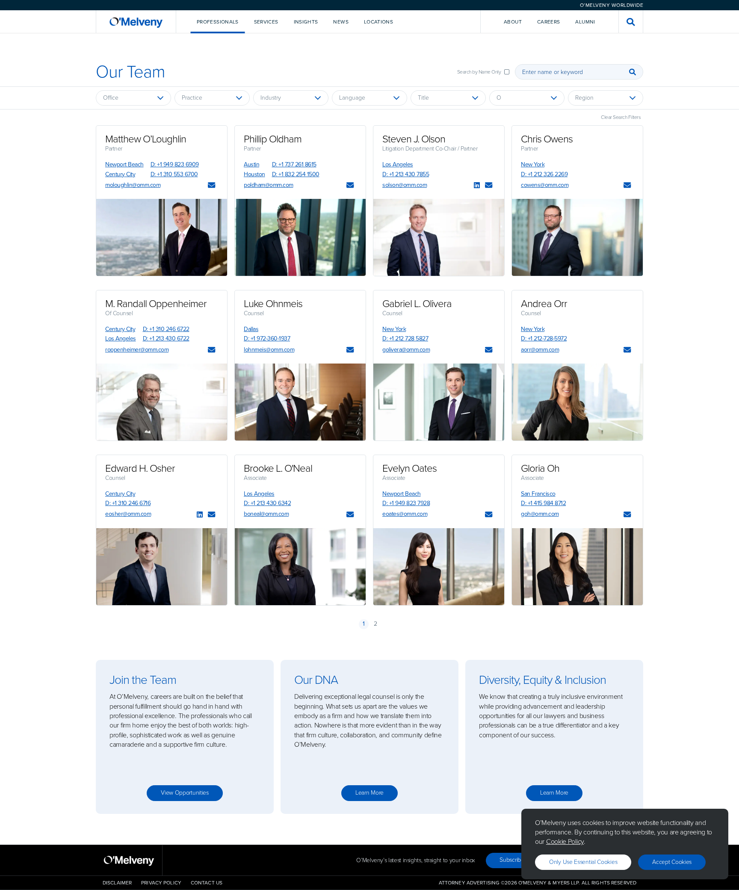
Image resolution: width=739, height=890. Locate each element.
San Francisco (538, 493)
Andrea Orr (544, 303)
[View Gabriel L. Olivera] (438, 402)
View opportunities (185, 792)
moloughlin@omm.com (132, 184)
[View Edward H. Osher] (161, 566)
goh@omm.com (540, 513)
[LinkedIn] (477, 186)
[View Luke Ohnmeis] (300, 402)
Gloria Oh (540, 468)
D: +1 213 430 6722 (166, 338)
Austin (251, 164)
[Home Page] (136, 21)
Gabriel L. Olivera (417, 303)
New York (532, 164)
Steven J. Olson (413, 139)
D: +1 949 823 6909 (175, 164)
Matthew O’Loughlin (145, 139)
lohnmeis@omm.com (269, 349)
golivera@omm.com (406, 349)
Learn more (369, 792)
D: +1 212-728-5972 (544, 338)
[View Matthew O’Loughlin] (161, 237)
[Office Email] (211, 186)
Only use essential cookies (583, 861)
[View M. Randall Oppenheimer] (161, 402)
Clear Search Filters (621, 117)
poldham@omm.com (268, 184)
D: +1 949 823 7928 (406, 503)
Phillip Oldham (273, 139)
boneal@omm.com (266, 513)
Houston (254, 174)
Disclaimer (117, 883)
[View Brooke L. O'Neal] (300, 566)
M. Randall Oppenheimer (156, 303)
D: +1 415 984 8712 (543, 503)
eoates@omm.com (404, 513)
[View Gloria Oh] (577, 566)
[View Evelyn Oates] (438, 566)
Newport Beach (124, 164)
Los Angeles (397, 164)
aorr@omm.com (540, 349)
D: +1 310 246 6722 (166, 329)
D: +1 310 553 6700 (174, 174)
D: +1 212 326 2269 (544, 174)
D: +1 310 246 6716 (128, 503)
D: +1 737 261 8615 (294, 164)
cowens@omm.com (544, 184)
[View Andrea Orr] (577, 402)
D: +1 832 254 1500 (295, 174)
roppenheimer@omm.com (136, 349)
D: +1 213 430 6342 (267, 503)
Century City (120, 174)
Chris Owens (547, 139)
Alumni (585, 22)
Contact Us (206, 883)
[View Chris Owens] (577, 237)
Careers (548, 22)
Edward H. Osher (140, 468)
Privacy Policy (161, 883)
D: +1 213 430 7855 (405, 174)
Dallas (251, 329)
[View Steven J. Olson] (438, 237)
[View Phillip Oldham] (300, 237)
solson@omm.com (404, 184)
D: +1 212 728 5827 (405, 338)
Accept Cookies (672, 861)
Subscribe (512, 859)
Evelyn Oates (409, 468)
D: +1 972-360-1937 (267, 338)
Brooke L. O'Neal (278, 468)
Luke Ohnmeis (273, 303)
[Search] (632, 72)
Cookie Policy (565, 841)
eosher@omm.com (128, 513)
